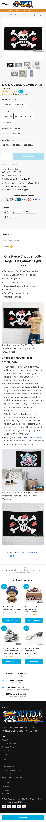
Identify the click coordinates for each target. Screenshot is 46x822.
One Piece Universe (34, 437)
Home (4, 15)
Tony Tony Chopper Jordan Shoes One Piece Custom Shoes (11, 650)
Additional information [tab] (12, 240)
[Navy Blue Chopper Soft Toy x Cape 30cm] (11, 594)
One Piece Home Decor (15, 15)
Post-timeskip (20, 105)
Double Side (15, 134)
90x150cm (17, 145)
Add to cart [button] (34, 661)
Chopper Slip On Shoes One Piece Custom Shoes (32, 609)
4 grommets (7, 116)
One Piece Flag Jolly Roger (33, 15)
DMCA (4, 754)
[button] (41, 21)
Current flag (7, 105)
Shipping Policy (8, 747)
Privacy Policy (7, 750)
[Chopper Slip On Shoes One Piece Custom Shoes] (34, 594)
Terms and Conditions (11, 770)
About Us (5, 740)
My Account (7, 763)
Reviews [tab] (7, 246)
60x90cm (6, 145)
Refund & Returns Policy (12, 777)
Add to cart (23, 818)
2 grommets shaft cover (23, 116)
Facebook (6, 786)
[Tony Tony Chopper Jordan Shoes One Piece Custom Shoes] (11, 636)
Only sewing (7, 122)
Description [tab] (7, 234)
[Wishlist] (17, 589)
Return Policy (7, 774)
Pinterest (5, 790)
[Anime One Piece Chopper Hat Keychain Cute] (34, 636)
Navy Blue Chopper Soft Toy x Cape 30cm (11, 608)
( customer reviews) (20, 94)
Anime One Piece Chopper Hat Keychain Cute (32, 650)
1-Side (5, 134)
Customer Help (8, 767)
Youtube (5, 793)
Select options (11, 620)
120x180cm (28, 145)
